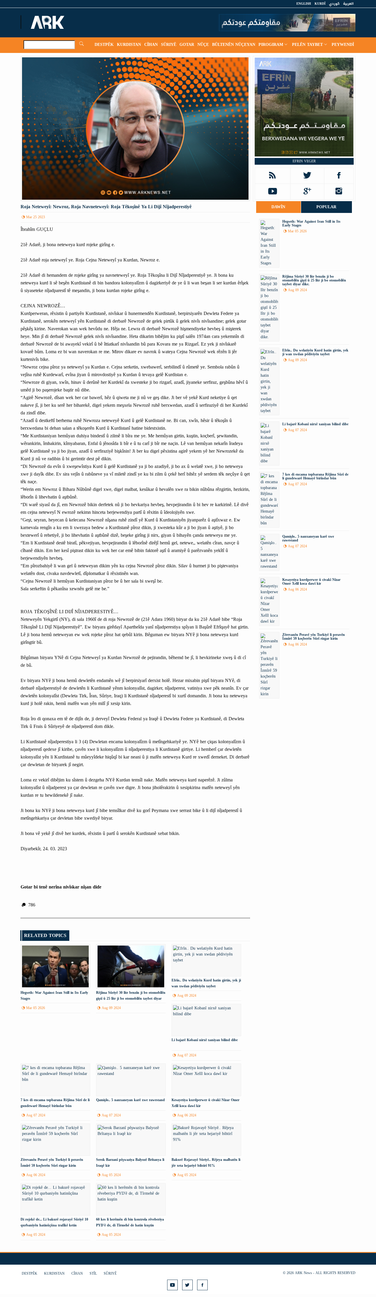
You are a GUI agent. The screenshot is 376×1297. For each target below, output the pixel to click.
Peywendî (343, 45)
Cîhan (151, 45)
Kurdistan (129, 45)
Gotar (186, 45)
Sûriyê (168, 45)
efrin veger (304, 161)
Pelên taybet (307, 45)
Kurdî (320, 4)
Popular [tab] (326, 207)
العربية (348, 4)
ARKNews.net (48, 22)
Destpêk (104, 45)
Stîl (93, 1273)
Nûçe (203, 45)
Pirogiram (270, 45)
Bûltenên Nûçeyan (233, 45)
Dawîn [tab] (278, 207)
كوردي (334, 4)
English (303, 4)
